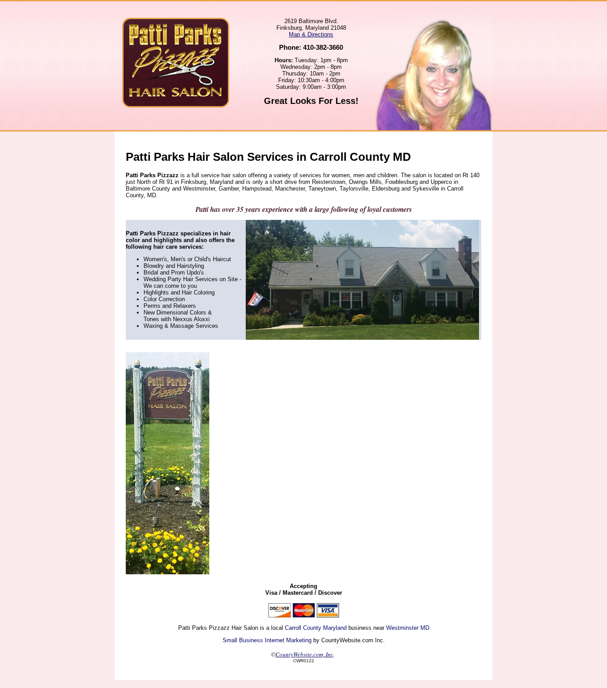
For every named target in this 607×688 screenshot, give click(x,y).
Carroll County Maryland (316, 627)
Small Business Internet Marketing (267, 640)
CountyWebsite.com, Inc (304, 654)
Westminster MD (407, 627)
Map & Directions (311, 34)
